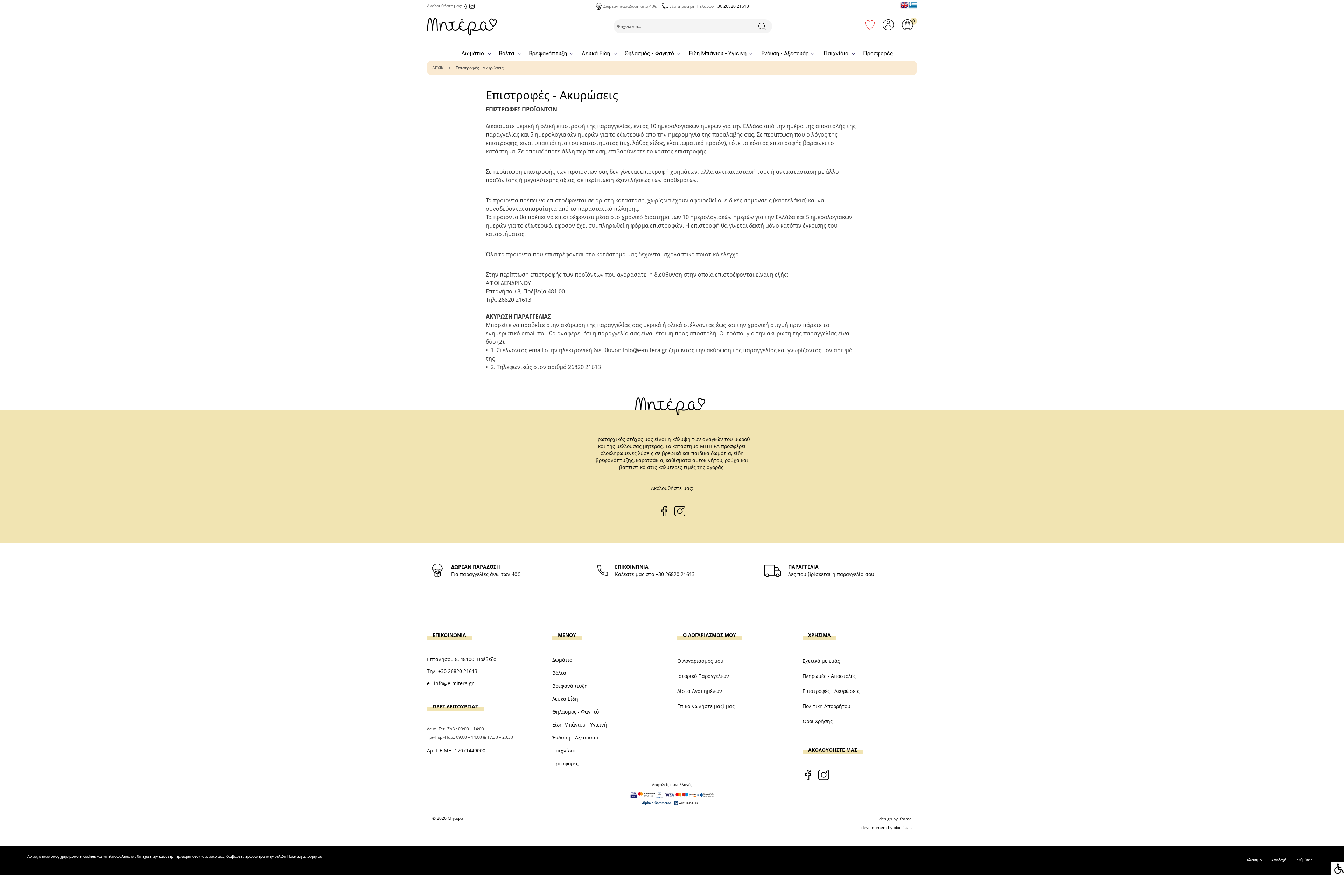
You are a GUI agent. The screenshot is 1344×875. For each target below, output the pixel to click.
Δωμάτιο (472, 53)
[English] (904, 5)
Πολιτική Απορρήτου (826, 706)
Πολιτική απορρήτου (304, 857)
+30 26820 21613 (732, 6)
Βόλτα (506, 53)
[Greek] (913, 5)
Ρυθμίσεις (1304, 860)
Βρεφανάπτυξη (548, 53)
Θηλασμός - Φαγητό (649, 53)
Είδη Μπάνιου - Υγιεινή (718, 53)
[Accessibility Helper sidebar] (1337, 868)
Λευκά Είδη (596, 53)
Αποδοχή (1278, 860)
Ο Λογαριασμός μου (700, 661)
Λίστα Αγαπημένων (699, 691)
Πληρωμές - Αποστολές (829, 676)
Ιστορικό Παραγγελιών (703, 676)
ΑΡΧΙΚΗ (439, 68)
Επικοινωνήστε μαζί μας (706, 706)
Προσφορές (878, 53)
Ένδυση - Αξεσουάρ (785, 53)
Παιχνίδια (836, 53)
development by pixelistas (886, 828)
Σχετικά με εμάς (821, 661)
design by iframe (895, 819)
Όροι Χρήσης (818, 721)
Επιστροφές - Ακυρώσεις (480, 68)
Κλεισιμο (1254, 860)
